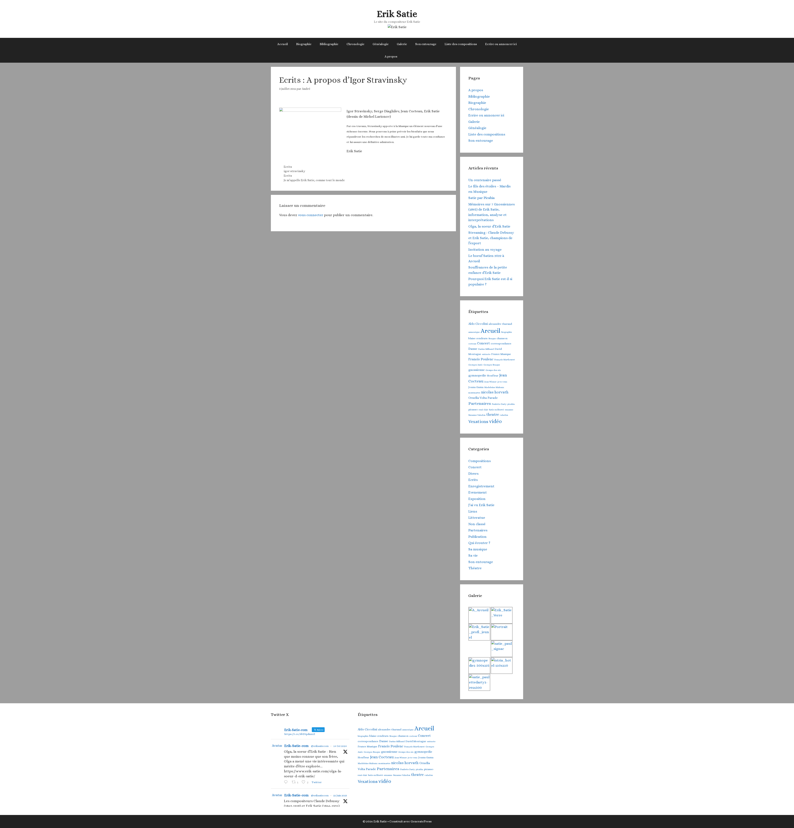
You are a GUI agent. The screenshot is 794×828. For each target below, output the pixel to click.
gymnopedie (477, 375)
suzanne (509, 409)
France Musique (501, 354)
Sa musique (477, 549)
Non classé (476, 524)
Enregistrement (481, 486)
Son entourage (425, 44)
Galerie (402, 44)
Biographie (303, 44)
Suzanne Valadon (476, 415)
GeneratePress (421, 821)
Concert (483, 343)
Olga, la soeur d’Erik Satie (489, 226)
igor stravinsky (294, 171)
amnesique (474, 332)
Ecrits (288, 166)
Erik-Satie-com (296, 746)
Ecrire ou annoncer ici (501, 44)
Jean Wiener (490, 381)
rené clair (483, 409)
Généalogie (381, 44)
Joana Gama (475, 387)
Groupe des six (493, 370)
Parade (493, 398)
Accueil (282, 44)
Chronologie (355, 44)
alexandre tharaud (500, 323)
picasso (473, 409)
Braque (492, 338)
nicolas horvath (494, 392)
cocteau (472, 343)
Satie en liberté (496, 409)
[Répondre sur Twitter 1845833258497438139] (287, 782)
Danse (472, 349)
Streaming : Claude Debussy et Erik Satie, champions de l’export (491, 238)
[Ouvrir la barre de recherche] (407, 56)
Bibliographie (329, 44)
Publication (477, 537)
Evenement (477, 492)
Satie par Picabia (481, 198)
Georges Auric (475, 364)
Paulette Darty (499, 404)
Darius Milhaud (486, 349)
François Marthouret (504, 359)
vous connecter (310, 215)
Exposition (476, 499)
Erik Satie (397, 13)
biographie (506, 332)
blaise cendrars (478, 338)
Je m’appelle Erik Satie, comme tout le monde (314, 180)
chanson (502, 338)
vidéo (495, 421)
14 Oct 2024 (340, 746)
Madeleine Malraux (494, 387)
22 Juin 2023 (340, 795)
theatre (492, 414)
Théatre (475, 568)
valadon (504, 415)
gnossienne (476, 370)
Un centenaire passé (484, 180)
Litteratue (476, 518)
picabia (511, 404)
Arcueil (490, 330)
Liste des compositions (461, 44)
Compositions (479, 461)
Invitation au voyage (485, 250)
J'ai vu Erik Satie (481, 505)
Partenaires (479, 403)
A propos (391, 56)
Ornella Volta (477, 398)
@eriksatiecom (320, 746)
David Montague (415, 741)
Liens (472, 511)
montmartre (474, 392)
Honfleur (492, 375)
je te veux (502, 381)
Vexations (478, 421)
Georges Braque (491, 364)
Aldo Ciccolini (478, 324)
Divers (473, 474)
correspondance (501, 343)
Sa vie (473, 555)
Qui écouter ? (479, 543)
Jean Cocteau (382, 757)
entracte (486, 354)
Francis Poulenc (480, 359)
